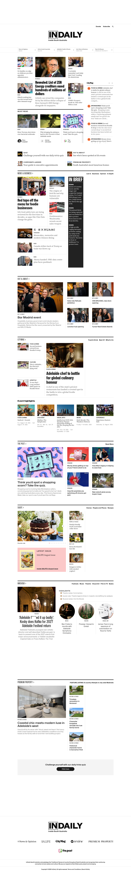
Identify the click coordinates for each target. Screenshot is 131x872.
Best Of (102, 340)
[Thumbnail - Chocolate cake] (42, 526)
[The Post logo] (65, 851)
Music (82, 584)
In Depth (110, 174)
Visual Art (96, 584)
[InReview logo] (77, 841)
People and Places (99, 508)
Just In (88, 174)
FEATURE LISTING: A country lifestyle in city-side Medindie (92, 683)
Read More (109, 444)
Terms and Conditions (74, 869)
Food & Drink (93, 340)
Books (111, 584)
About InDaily (85, 869)
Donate (98, 26)
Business (95, 174)
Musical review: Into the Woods (73, 599)
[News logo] (27, 841)
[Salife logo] (46, 841)
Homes (89, 508)
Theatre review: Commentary (72, 593)
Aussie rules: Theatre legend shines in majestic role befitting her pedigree (88, 596)
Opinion (103, 174)
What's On (110, 340)
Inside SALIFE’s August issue (47, 569)
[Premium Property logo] (101, 841)
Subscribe (106, 26)
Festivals (75, 584)
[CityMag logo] (61, 841)
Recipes (111, 508)
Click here (65, 769)
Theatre (88, 584)
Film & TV (104, 584)
